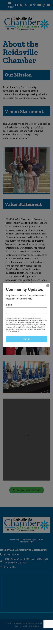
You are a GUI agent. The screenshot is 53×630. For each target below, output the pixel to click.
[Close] (47, 285)
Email (9, 305)
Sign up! (27, 338)
